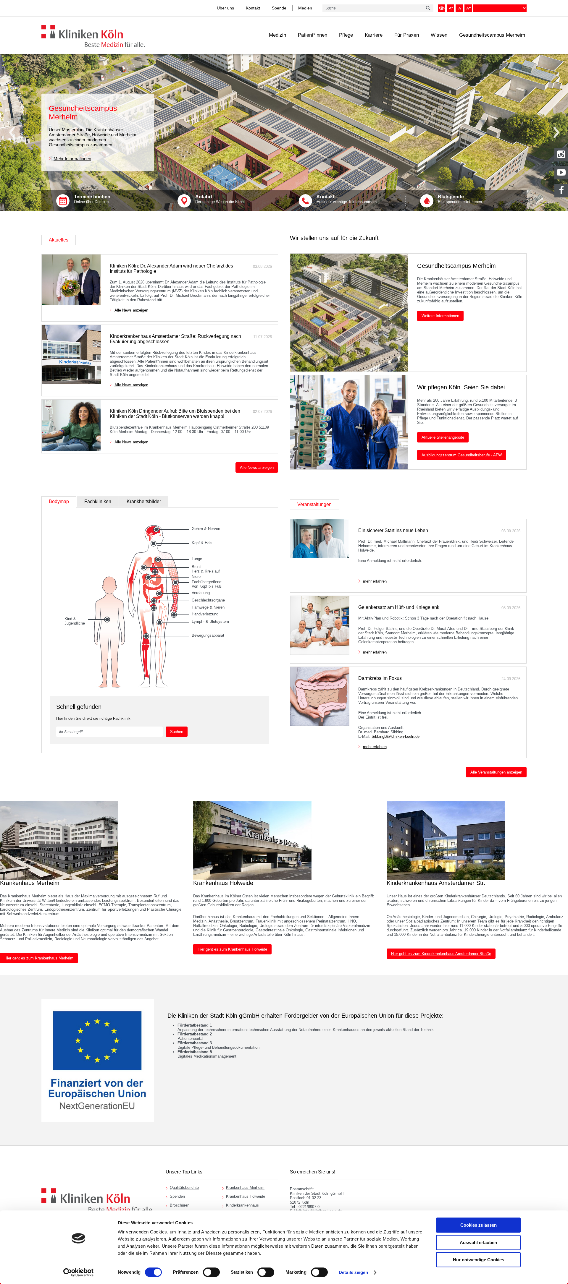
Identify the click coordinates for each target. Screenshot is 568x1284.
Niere (196, 576)
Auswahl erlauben (478, 1242)
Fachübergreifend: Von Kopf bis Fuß (207, 584)
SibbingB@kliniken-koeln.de (395, 736)
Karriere (374, 35)
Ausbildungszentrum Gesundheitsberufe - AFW (462, 455)
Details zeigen (353, 1272)
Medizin (277, 35)
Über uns (225, 8)
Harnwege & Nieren (208, 607)
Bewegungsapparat (208, 635)
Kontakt (253, 8)
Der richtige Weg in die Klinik (220, 199)
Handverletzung (205, 614)
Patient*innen (312, 35)
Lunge (197, 559)
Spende (279, 8)
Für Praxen (406, 35)
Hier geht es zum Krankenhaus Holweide (232, 949)
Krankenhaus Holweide (245, 1196)
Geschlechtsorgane (208, 600)
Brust (196, 567)
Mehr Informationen (72, 158)
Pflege (346, 35)
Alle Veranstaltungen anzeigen (496, 772)
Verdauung (201, 593)
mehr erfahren (375, 581)
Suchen (176, 731)
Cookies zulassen (478, 1225)
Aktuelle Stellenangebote (443, 437)
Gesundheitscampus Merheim (492, 35)
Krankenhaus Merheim (245, 1187)
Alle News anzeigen (131, 310)
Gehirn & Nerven (206, 528)
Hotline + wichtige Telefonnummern (347, 199)
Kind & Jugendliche (74, 621)
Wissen (439, 35)
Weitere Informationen (440, 316)
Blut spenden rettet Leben (460, 199)
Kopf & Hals (202, 543)
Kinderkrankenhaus (242, 1205)
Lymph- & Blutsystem (210, 621)
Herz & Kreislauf (206, 571)
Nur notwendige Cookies (478, 1259)
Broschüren (179, 1205)
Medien (305, 8)
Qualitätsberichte (184, 1187)
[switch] (211, 1272)
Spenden (177, 1196)
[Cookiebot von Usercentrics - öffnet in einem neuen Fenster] (78, 1272)
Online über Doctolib (92, 199)
